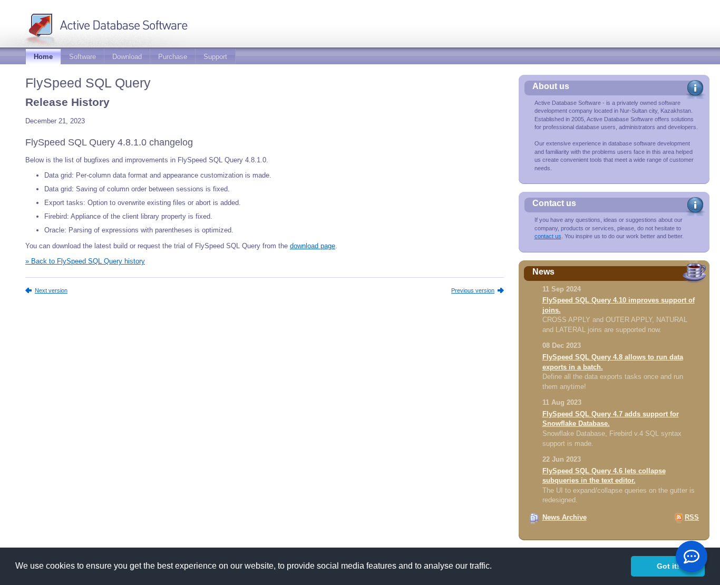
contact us (547, 236)
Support (215, 57)
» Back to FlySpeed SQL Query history (85, 261)
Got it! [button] (668, 566)
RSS (692, 517)
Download (127, 57)
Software (82, 57)
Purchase (172, 57)
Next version (51, 290)
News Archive (564, 517)
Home (43, 57)
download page (312, 246)
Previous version (472, 290)
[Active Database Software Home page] (123, 23)
